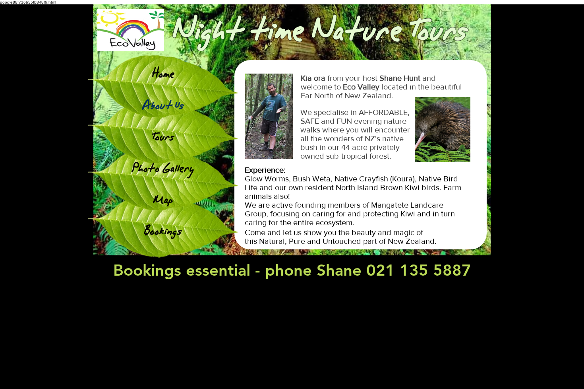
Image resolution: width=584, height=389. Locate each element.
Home (163, 73)
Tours (163, 136)
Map (163, 199)
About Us (163, 105)
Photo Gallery (163, 168)
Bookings (163, 230)
